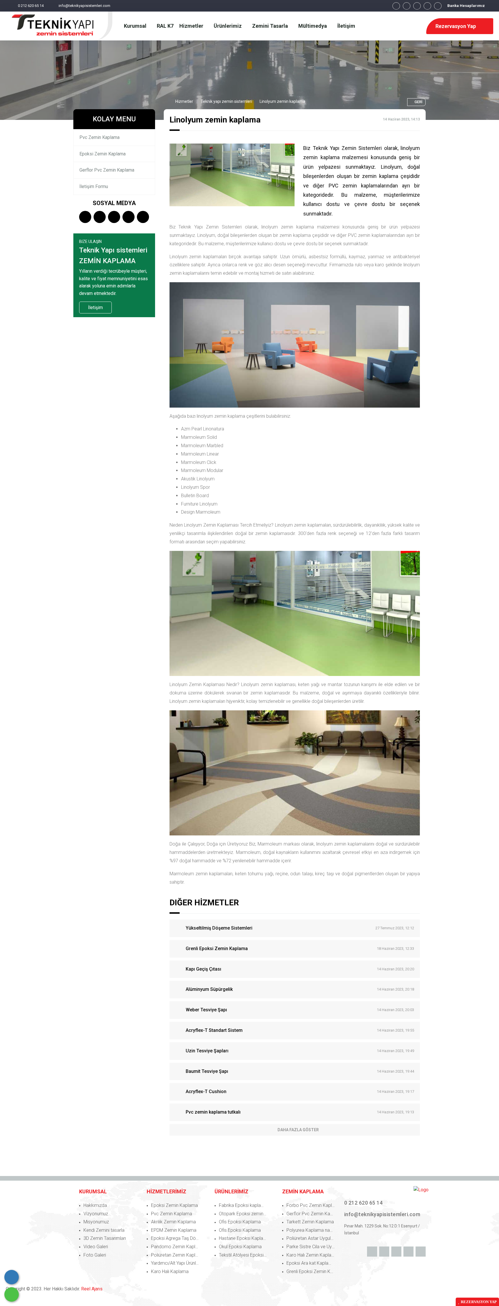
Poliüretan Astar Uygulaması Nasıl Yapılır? (311, 1238)
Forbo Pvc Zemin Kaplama (311, 1205)
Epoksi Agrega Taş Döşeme (176, 1238)
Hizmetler (184, 101)
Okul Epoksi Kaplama (240, 1246)
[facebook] (396, 6)
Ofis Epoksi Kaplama (240, 1222)
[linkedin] (427, 6)
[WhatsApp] (11, 1294)
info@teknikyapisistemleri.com (84, 5)
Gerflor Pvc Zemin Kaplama (106, 170)
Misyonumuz (96, 1222)
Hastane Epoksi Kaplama (244, 1238)
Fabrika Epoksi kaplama (243, 1205)
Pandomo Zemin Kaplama (176, 1246)
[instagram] (417, 6)
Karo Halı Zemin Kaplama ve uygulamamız (311, 1255)
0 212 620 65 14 (31, 5)
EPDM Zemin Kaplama (173, 1230)
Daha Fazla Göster (298, 1129)
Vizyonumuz (95, 1213)
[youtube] (438, 6)
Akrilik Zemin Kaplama (173, 1222)
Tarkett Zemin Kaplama (310, 1222)
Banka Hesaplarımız (466, 5)
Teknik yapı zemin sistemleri (226, 101)
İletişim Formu (93, 186)
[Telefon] (11, 1277)
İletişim (95, 307)
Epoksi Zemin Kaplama (102, 154)
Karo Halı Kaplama (170, 1271)
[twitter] (406, 6)
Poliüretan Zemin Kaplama (176, 1255)
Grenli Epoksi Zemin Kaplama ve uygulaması (311, 1271)
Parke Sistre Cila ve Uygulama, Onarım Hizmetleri (311, 1246)
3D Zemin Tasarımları (104, 1238)
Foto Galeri (94, 1255)
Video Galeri (95, 1246)
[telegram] (100, 217)
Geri (418, 102)
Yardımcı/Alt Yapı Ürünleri (176, 1263)
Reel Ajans (92, 1289)
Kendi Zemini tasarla (103, 1230)
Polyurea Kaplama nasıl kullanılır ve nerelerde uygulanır (311, 1230)
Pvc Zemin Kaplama (99, 137)
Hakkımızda (95, 1205)
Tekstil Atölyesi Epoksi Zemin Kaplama (244, 1255)
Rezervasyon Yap (456, 26)
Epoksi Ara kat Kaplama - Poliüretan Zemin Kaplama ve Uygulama (311, 1263)
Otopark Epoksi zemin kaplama (244, 1213)
